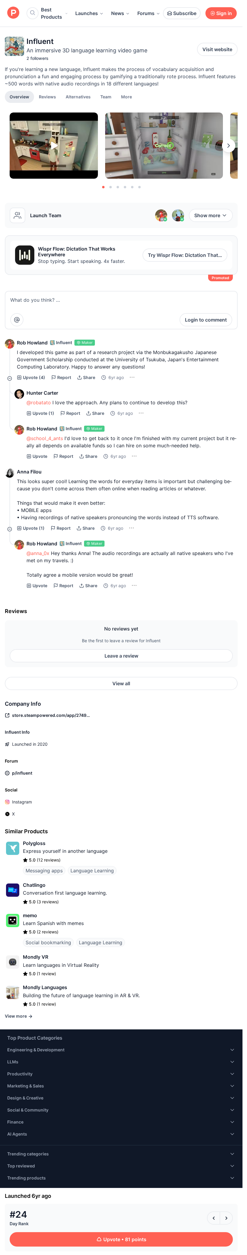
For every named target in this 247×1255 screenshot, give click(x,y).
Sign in (224, 13)
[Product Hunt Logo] (13, 13)
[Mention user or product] (16, 319)
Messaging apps (44, 871)
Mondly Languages (45, 987)
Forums (146, 13)
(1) (43, 413)
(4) (34, 377)
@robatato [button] (39, 402)
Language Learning (92, 871)
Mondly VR (35, 957)
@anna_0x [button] (38, 553)
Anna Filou (29, 472)
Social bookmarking (48, 942)
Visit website (217, 49)
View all (121, 683)
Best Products (51, 13)
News (117, 13)
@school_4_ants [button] (45, 438)
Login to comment (206, 320)
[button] (126, 97)
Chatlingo (34, 885)
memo (30, 915)
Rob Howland (32, 343)
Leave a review (121, 656)
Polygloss (34, 843)
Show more (207, 215)
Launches (86, 13)
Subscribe (184, 13)
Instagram (22, 801)
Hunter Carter (42, 393)
